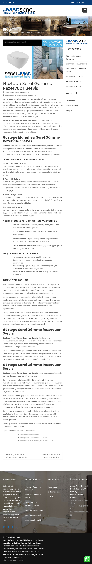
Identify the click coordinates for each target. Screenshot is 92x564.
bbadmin (25, 92)
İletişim (69, 110)
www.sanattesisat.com (29, 435)
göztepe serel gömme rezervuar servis (20, 95)
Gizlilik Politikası (72, 105)
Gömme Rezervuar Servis (76, 64)
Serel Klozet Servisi (73, 81)
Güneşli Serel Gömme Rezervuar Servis (51, 455)
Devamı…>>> (8, 520)
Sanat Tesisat (47, 123)
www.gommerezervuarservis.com (34, 437)
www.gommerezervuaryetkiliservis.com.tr (37, 440)
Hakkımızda (70, 101)
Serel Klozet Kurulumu (75, 76)
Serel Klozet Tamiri (73, 86)
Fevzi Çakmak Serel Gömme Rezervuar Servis (16, 455)
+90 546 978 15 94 (77, 2)
